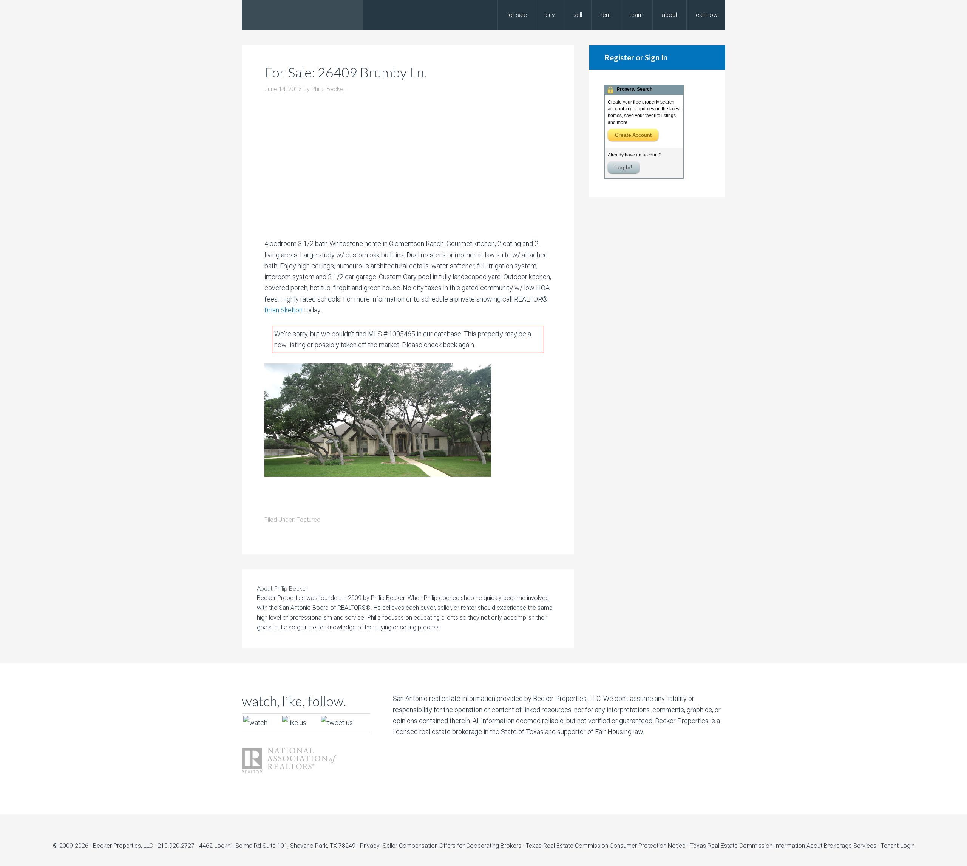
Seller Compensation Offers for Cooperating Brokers (452, 845)
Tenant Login (897, 845)
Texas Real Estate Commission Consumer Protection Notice (606, 845)
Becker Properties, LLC (123, 845)
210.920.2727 (176, 845)
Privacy (370, 845)
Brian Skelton (283, 310)
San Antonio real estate (426, 698)
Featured (308, 519)
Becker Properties (302, 15)
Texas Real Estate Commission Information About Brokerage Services (784, 845)
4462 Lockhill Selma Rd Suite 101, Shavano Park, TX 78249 (277, 845)
